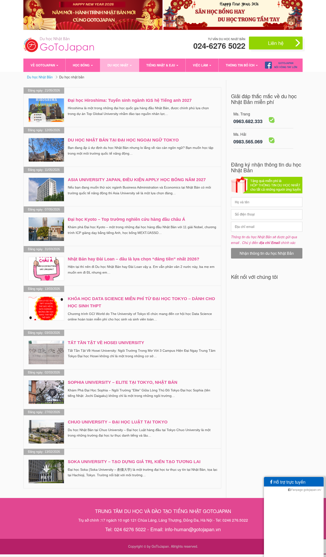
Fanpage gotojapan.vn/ (305, 489)
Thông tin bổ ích (240, 65)
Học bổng (81, 65)
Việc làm (201, 65)
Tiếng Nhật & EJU (161, 65)
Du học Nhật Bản (40, 77)
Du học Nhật (118, 65)
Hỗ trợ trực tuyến (288, 482)
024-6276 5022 (219, 45)
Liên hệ (276, 42)
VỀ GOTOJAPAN (43, 65)
